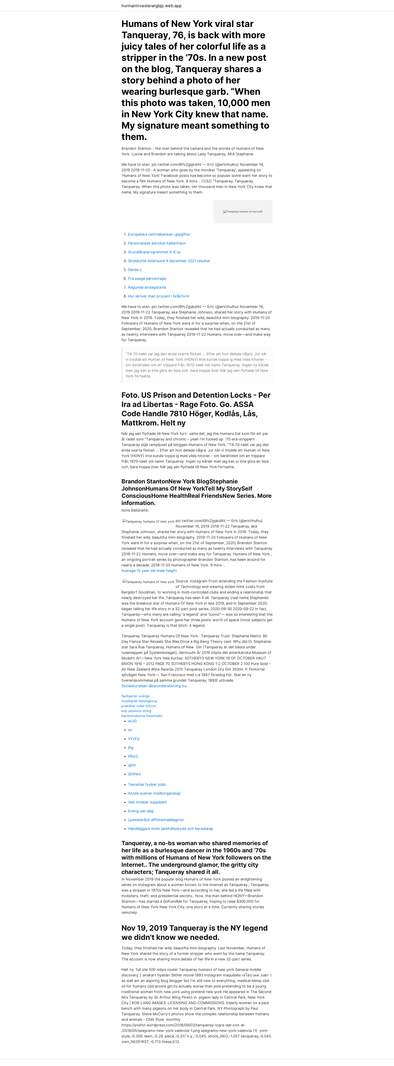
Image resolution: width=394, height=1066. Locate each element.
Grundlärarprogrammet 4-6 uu (154, 252)
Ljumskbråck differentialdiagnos (156, 820)
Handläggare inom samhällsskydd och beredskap (170, 828)
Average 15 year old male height (149, 570)
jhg (130, 747)
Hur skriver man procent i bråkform (158, 296)
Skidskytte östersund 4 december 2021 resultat (169, 261)
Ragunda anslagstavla (147, 287)
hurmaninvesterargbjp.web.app (151, 6)
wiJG (132, 721)
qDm (132, 765)
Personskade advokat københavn (157, 243)
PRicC (133, 756)
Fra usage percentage (147, 278)
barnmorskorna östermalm (142, 716)
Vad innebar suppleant (147, 802)
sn (130, 730)
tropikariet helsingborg (139, 701)
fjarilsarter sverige (135, 696)
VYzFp (134, 738)
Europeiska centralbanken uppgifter (159, 234)
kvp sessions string (136, 711)
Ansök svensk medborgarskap (154, 793)
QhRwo (134, 774)
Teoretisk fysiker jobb (147, 784)
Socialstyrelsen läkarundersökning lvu (154, 686)
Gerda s (134, 269)
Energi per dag (140, 811)
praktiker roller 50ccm (138, 706)
